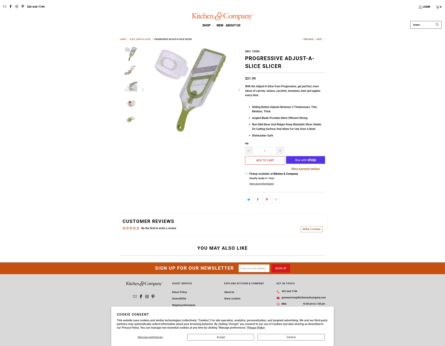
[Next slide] (239, 90)
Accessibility (179, 298)
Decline (291, 337)
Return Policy (179, 292)
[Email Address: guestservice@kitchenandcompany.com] (4, 7)
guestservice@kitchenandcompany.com (304, 297)
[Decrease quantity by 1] (249, 150)
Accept (221, 337)
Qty (247, 143)
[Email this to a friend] (276, 200)
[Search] (437, 25)
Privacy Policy (256, 327)
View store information (261, 183)
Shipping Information (183, 305)
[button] (439, 6)
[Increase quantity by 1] (280, 150)
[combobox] (426, 25)
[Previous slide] (143, 90)
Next (320, 39)
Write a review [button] (312, 229)
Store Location (232, 298)
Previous (308, 39)
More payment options (306, 168)
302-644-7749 (36, 6)
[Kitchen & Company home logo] (222, 16)
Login (426, 6)
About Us (229, 292)
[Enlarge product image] (191, 90)
